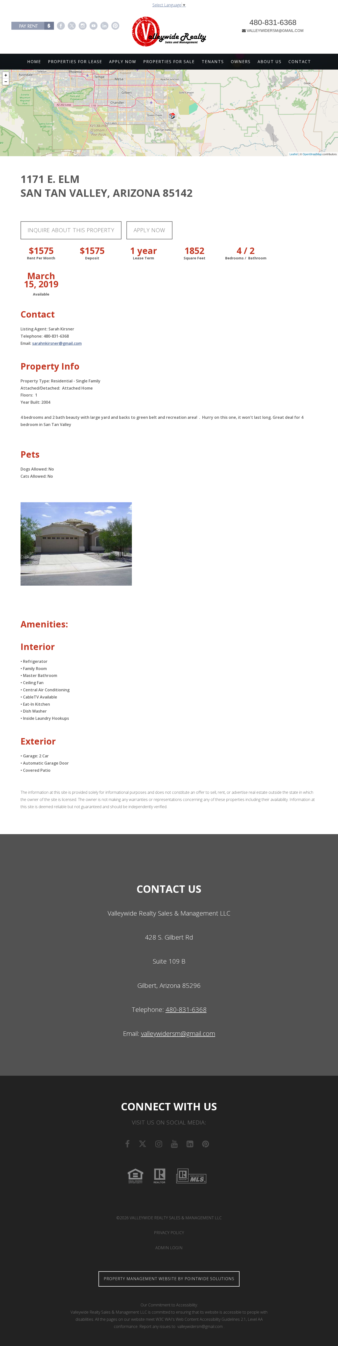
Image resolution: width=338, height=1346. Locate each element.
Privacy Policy (169, 1232)
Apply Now (122, 61)
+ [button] (5, 75)
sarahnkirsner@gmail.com (57, 343)
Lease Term (143, 258)
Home (34, 61)
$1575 (41, 251)
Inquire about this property (71, 230)
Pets (30, 454)
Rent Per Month (41, 258)
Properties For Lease (75, 61)
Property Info (50, 366)
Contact (300, 61)
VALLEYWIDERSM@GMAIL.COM (275, 30)
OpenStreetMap (312, 154)
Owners (241, 61)
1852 (194, 251)
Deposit (92, 258)
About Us (270, 61)
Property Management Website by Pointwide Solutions (169, 1278)
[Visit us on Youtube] (93, 26)
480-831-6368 (272, 22)
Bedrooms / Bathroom (245, 258)
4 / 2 (246, 251)
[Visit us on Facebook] (61, 26)
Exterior (38, 741)
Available (41, 294)
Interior (38, 647)
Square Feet (194, 258)
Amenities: (44, 624)
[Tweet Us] (72, 26)
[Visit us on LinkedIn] (104, 26)
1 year (143, 251)
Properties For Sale (169, 61)
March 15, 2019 (41, 280)
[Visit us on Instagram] (83, 26)
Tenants (213, 61)
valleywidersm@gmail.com (178, 1033)
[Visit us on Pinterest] (115, 26)
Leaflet (294, 154)
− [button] (5, 81)
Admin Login (169, 1247)
